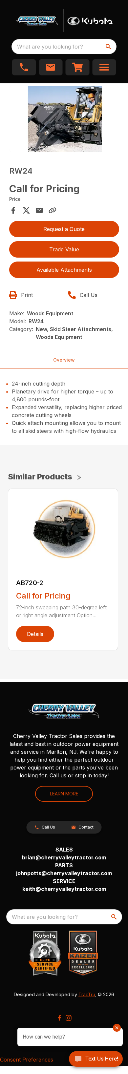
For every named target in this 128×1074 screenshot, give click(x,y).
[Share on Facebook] (13, 210)
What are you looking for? (50, 46)
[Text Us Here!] (96, 1059)
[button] (24, 67)
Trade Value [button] (64, 249)
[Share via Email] (39, 210)
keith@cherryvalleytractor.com (64, 889)
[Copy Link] (52, 210)
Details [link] (35, 634)
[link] (77, 67)
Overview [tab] (64, 360)
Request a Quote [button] (64, 229)
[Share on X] (26, 210)
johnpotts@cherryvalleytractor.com (64, 873)
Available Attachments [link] (64, 269)
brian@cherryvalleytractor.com (64, 857)
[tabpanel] (64, 120)
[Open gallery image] (64, 119)
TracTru (86, 994)
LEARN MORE (64, 793)
